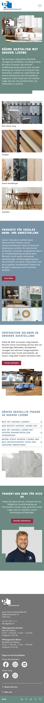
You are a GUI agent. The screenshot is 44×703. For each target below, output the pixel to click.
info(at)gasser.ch (8, 624)
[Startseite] (11, 5)
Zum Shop (8, 278)
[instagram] (15, 664)
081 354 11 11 (11, 621)
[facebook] (6, 664)
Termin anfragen (11, 363)
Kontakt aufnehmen (22, 521)
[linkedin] (24, 664)
